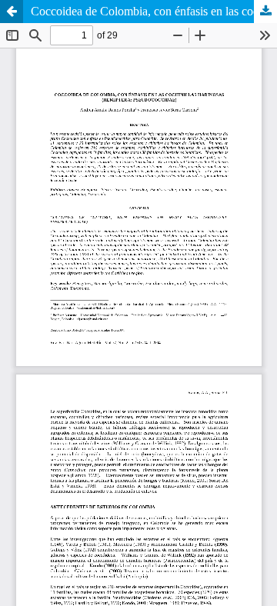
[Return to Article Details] (11, 11)
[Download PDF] (265, 11)
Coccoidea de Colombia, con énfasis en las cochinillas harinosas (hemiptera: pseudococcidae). (154, 11)
